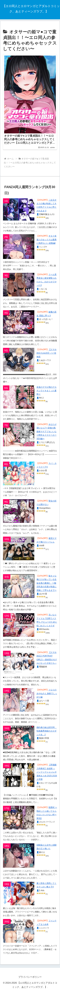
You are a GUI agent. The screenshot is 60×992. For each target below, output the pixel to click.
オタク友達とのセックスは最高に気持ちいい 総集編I (46, 239)
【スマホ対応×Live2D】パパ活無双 (46, 353)
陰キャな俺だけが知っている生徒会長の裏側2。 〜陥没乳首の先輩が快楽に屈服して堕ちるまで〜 (46, 583)
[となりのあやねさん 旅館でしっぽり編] (18, 700)
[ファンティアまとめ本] (18, 931)
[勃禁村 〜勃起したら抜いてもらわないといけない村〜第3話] (18, 817)
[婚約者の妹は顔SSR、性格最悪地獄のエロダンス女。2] (18, 737)
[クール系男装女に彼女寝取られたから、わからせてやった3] (18, 284)
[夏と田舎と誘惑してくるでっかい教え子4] (18, 893)
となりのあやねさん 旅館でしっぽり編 (46, 693)
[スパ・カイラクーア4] (18, 473)
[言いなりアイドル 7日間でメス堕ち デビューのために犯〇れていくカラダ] (18, 625)
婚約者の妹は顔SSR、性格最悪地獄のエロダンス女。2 (46, 731)
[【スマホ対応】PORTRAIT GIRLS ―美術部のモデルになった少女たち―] (18, 662)
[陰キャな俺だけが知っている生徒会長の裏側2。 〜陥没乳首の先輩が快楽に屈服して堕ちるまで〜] (18, 586)
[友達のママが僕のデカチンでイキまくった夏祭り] (18, 397)
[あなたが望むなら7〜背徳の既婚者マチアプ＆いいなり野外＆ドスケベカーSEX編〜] (18, 434)
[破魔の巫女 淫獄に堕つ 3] (18, 322)
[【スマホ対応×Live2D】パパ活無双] (18, 359)
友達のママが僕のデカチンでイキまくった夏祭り (46, 390)
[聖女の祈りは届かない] (18, 511)
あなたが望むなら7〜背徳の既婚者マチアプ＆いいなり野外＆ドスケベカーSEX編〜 (46, 431)
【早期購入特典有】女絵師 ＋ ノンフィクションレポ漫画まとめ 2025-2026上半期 (46, 772)
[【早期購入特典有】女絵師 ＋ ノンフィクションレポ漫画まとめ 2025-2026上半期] (18, 775)
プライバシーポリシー (30, 977)
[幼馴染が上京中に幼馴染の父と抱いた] (18, 855)
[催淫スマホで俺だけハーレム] (18, 548)
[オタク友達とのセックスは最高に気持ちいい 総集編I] (18, 246)
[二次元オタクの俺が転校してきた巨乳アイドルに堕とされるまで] (18, 209)
